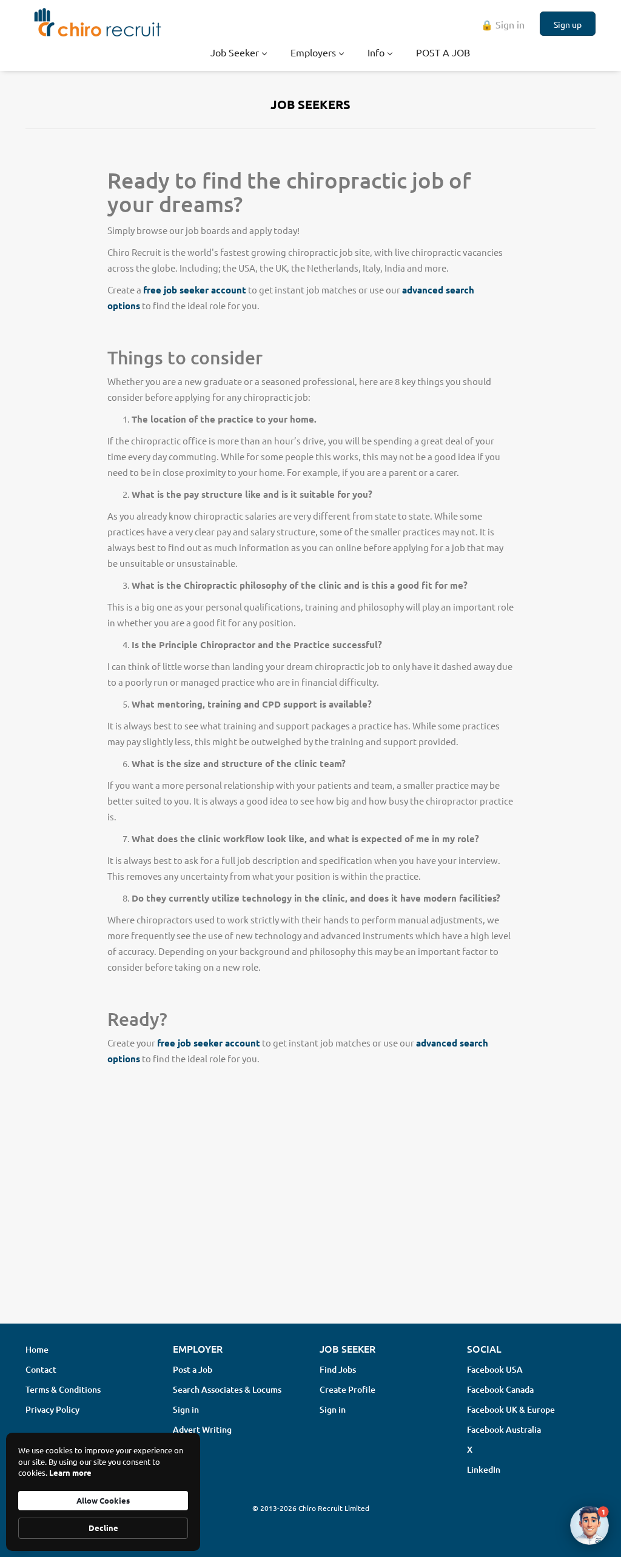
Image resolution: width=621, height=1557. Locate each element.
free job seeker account (194, 290)
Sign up (568, 24)
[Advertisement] (310, 1218)
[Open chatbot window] (589, 1525)
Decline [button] (103, 1527)
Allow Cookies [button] (103, 1500)
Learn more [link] (70, 1472)
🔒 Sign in (503, 24)
